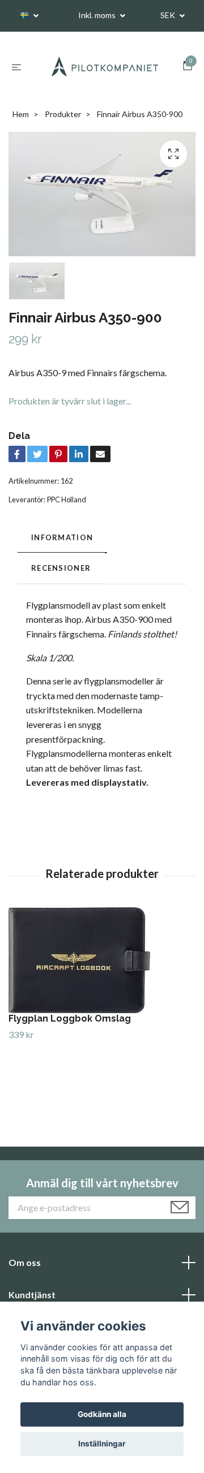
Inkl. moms (97, 15)
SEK (168, 15)
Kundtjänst (32, 1295)
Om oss (24, 1262)
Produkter (63, 114)
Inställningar (102, 1443)
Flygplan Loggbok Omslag (69, 1019)
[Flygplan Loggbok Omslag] (102, 961)
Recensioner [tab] (61, 569)
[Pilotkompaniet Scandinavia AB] (104, 67)
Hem (20, 114)
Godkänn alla (102, 1414)
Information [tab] (62, 537)
